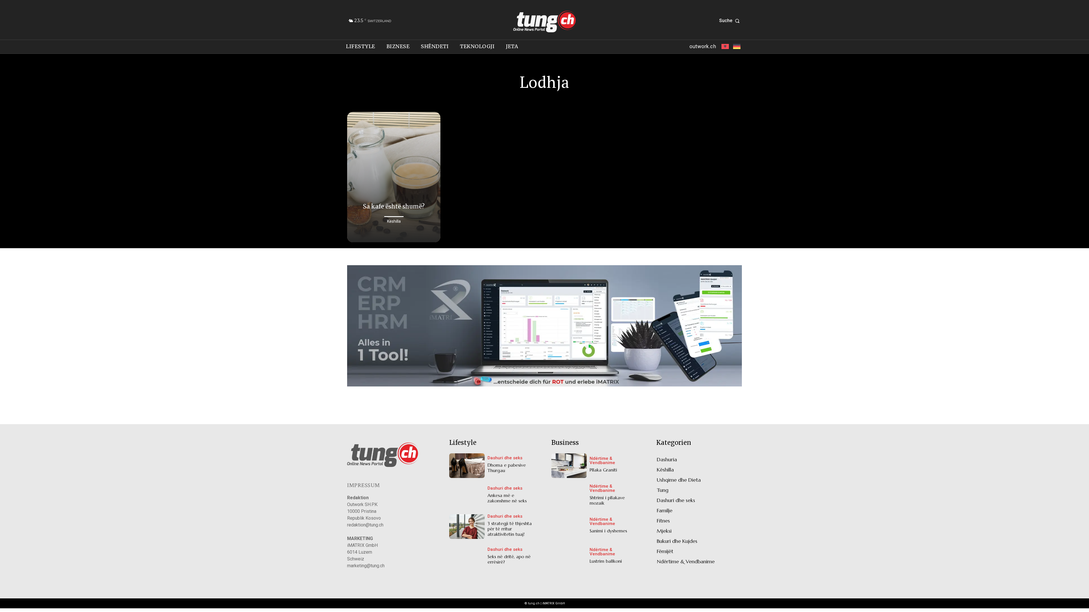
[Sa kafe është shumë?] (393, 177)
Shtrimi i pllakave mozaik (607, 500)
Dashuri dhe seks (504, 458)
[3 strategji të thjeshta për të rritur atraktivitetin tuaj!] (467, 526)
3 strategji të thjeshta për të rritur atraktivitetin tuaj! (509, 528)
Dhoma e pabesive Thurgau (506, 467)
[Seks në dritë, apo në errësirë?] (467, 557)
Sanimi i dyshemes (608, 531)
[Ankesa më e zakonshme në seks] (467, 496)
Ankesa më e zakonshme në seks (507, 497)
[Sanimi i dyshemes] (569, 526)
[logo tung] (544, 21)
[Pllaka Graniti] (569, 465)
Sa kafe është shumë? (394, 206)
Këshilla (394, 221)
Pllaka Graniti (603, 470)
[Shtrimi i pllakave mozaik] (569, 496)
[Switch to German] (736, 47)
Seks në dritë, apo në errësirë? (509, 559)
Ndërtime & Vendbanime (602, 460)
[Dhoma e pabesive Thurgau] (467, 465)
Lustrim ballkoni (606, 561)
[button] (730, 20)
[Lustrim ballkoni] (569, 557)
